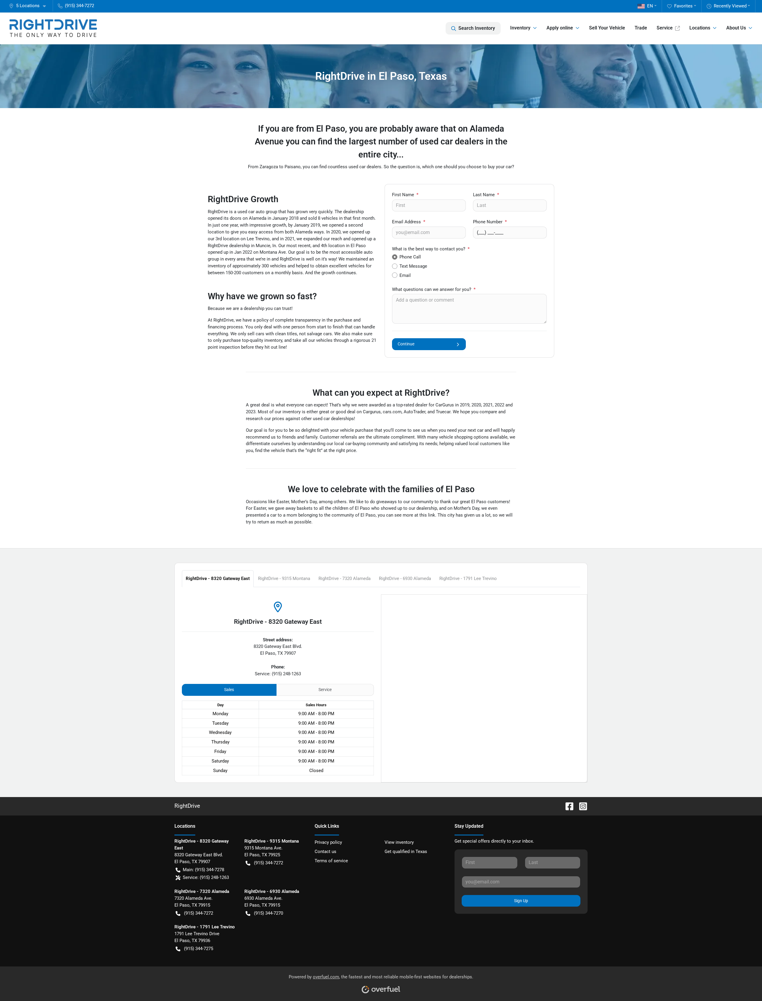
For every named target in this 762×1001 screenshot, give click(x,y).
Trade (641, 28)
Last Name (486, 194)
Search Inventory (476, 28)
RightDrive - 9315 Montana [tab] (284, 578)
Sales (229, 689)
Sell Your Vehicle (607, 28)
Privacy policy (328, 842)
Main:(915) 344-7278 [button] (203, 869)
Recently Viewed (730, 6)
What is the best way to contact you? (431, 249)
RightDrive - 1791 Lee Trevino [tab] (468, 578)
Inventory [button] (520, 28)
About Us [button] (736, 28)
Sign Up (521, 900)
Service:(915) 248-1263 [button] (206, 877)
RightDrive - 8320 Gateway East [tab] (218, 578)
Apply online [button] (559, 28)
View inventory (399, 842)
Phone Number (490, 221)
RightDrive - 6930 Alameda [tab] (405, 578)
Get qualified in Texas (406, 851)
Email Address (408, 221)
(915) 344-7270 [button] (268, 913)
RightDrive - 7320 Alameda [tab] (344, 578)
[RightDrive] (53, 28)
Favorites (683, 6)
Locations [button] (699, 28)
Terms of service (331, 860)
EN (650, 6)
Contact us (325, 851)
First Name (405, 194)
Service (665, 28)
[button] (30, 6)
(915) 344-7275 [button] (198, 948)
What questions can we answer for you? (434, 289)
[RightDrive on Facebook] (567, 805)
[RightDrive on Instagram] (581, 805)
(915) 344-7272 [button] (79, 5)
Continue (406, 344)
